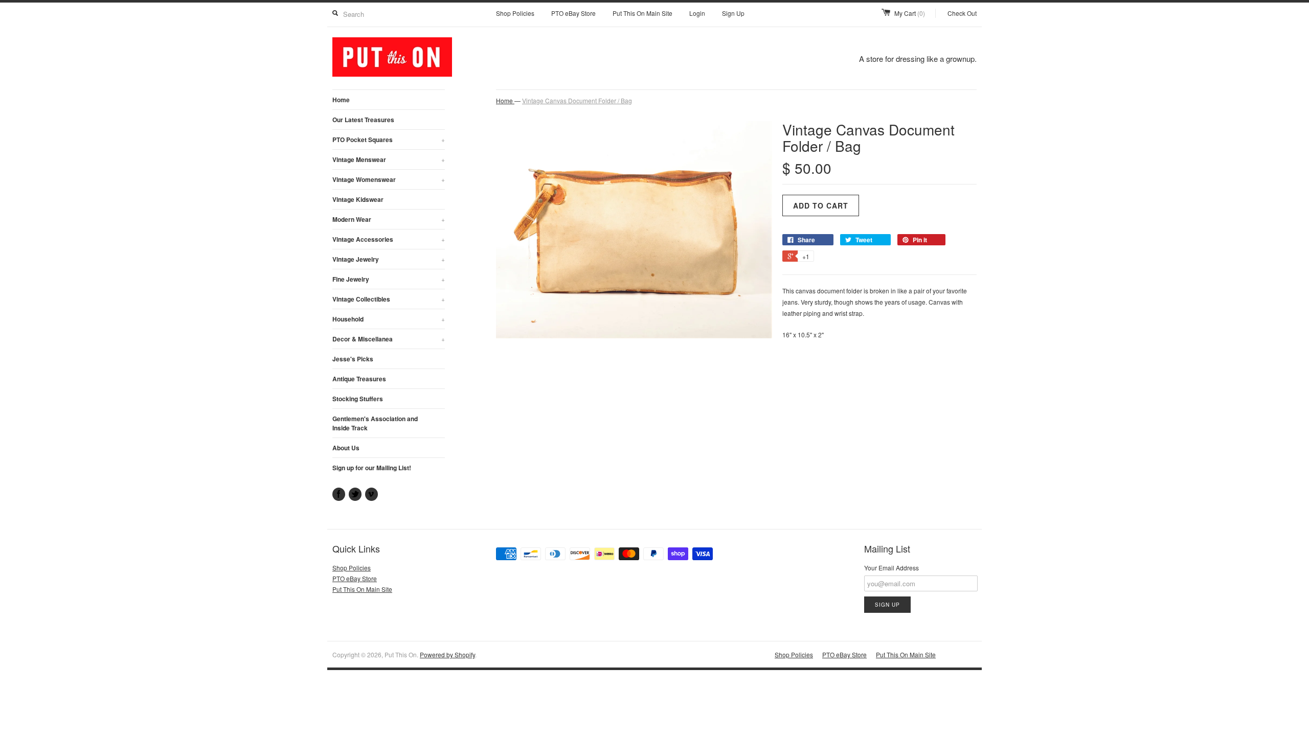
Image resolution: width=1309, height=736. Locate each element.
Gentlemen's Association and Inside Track (375, 423)
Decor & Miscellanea (388, 338)
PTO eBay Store (573, 13)
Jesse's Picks (352, 358)
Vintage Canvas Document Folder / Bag (577, 100)
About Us (345, 447)
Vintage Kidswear (357, 199)
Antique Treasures (359, 378)
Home (341, 99)
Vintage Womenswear (388, 179)
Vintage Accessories (388, 239)
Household (388, 319)
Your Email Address (891, 567)
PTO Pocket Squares (388, 139)
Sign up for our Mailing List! (371, 467)
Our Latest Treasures (363, 119)
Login (697, 13)
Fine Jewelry (388, 279)
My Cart (909, 13)
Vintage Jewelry (388, 259)
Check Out (962, 13)
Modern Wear (388, 219)
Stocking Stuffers (357, 398)
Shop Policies (515, 13)
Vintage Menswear (388, 159)
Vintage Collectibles (388, 299)
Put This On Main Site (642, 13)
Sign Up (733, 13)
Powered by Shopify (447, 654)
